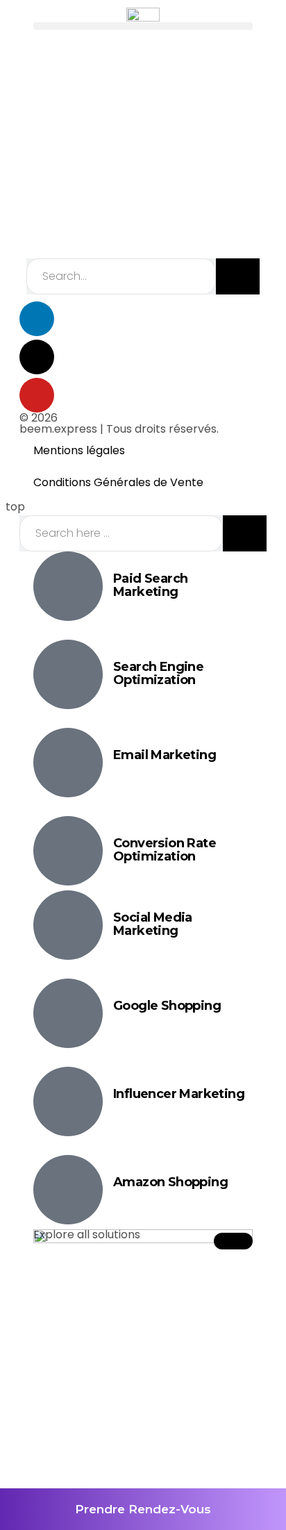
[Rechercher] (238, 276)
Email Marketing (164, 755)
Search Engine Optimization (158, 673)
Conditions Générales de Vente (118, 482)
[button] (143, 26)
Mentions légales (79, 450)
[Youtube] (36, 395)
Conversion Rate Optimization (164, 850)
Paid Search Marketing (150, 585)
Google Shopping (167, 1005)
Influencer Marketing (178, 1093)
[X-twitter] (36, 357)
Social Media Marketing (152, 924)
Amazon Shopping (170, 1182)
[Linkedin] (36, 318)
